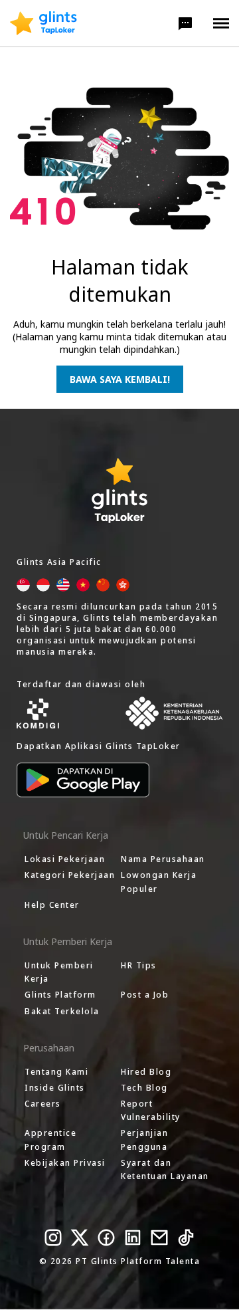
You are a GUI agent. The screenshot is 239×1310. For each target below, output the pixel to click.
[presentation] (43, 23)
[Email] (159, 1238)
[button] (185, 23)
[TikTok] (186, 1238)
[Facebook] (106, 1238)
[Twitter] (80, 1238)
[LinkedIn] (133, 1238)
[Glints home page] (43, 23)
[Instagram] (53, 1238)
